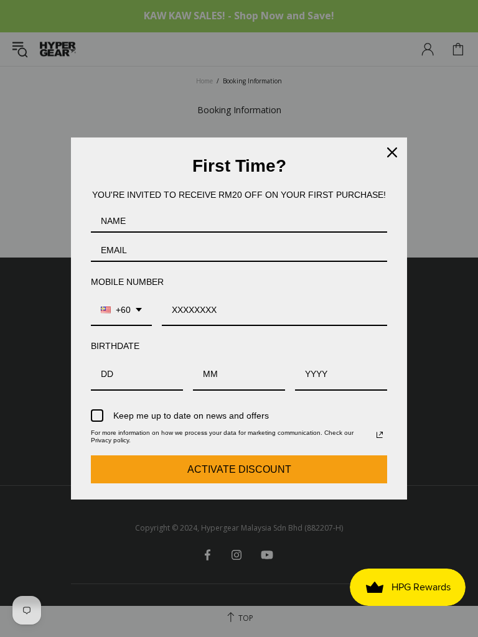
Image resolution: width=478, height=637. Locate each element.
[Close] (392, 152)
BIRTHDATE (115, 346)
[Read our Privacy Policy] (379, 434)
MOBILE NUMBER (127, 282)
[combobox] (121, 311)
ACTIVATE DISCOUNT (239, 469)
